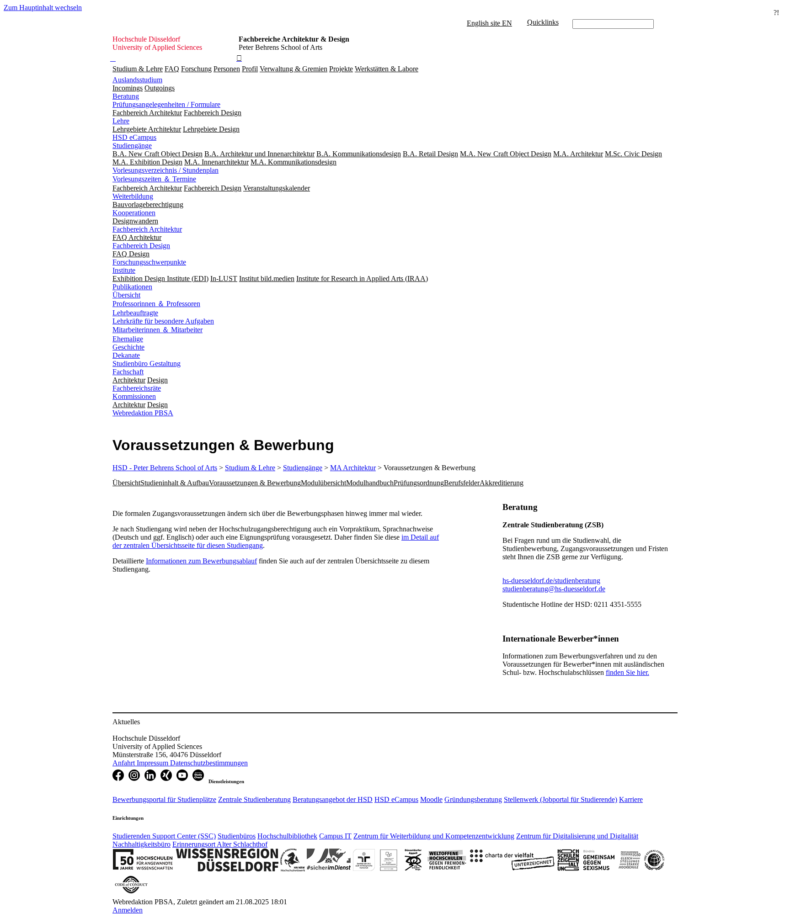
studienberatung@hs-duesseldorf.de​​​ (553, 589)
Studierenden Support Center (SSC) (164, 836)
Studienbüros (237, 836)
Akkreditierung (501, 483)
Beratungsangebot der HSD (333, 799)
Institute (123, 270)
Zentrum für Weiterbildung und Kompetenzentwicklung (433, 836)
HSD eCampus (134, 137)
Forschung (196, 69)
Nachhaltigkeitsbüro (141, 844)
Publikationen (132, 287)
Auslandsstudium (137, 80)
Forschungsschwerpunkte (149, 262)
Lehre (120, 121)
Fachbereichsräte (136, 388)
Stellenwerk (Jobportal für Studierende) (560, 799)
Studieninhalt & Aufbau (174, 483)
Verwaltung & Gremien (293, 69)
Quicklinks (543, 22)
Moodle (431, 799)
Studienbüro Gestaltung (146, 363)
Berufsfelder (462, 483)
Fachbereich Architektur (147, 229)
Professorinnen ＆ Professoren (156, 304)
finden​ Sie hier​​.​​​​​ (627, 672)
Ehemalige (127, 339)
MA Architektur (353, 468)
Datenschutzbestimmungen (209, 763)
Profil (250, 69)
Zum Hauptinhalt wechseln (43, 7)
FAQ (172, 69)
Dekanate (126, 355)
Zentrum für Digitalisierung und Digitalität (577, 836)
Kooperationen (133, 213)
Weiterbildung (132, 196)
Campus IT (335, 836)
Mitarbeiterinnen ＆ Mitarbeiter (157, 330)
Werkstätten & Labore (386, 69)
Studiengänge (132, 145)
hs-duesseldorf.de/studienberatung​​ (551, 580)
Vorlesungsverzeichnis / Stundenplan (165, 170)
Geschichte (128, 347)
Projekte (341, 69)
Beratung (125, 96)
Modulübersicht (323, 483)
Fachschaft (128, 372)
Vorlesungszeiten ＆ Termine (154, 179)
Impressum (153, 763)
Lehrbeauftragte (135, 313)
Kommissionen (134, 396)
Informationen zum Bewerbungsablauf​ (201, 561)
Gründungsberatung (473, 799)
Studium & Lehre (137, 69)
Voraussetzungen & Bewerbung (255, 483)
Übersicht (126, 295)
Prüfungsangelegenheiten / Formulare (166, 104)
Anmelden (127, 910)
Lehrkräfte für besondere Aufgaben (163, 321)
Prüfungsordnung (419, 483)
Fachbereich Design (141, 245)
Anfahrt (124, 763)
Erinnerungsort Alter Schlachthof (219, 844)
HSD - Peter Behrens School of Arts (164, 468)
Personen (227, 69)
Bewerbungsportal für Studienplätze (164, 799)
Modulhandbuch (370, 483)
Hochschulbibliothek (287, 836)
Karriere (631, 799)
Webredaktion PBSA (142, 413)
